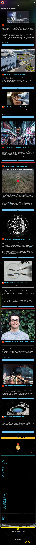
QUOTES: (19, 539)
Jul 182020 (2, 74)
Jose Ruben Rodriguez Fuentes (6, 491)
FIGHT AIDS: (14, 536)
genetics (8, 114)
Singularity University (4, 463)
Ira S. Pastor (4, 509)
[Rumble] (29, 542)
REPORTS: (19, 536)
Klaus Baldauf (4, 494)
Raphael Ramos (5, 500)
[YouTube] (28, 542)
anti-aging (7, 451)
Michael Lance (4, 506)
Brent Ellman (4, 504)
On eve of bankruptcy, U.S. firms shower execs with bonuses (14, 74)
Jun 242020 (2, 341)
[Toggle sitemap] (33, 2)
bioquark (16, 451)
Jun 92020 (2, 416)
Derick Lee (4, 497)
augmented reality (4, 470)
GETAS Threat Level (18, 529)
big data (3, 472)
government (11, 42)
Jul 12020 (2, 239)
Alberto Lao (4, 498)
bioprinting (3, 475)
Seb (3, 505)
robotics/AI (11, 357)
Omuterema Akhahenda (6, 304)
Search (34, 442)
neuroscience (13, 255)
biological (8, 255)
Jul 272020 (2, 25)
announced (15, 194)
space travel (12, 429)
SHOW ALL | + (3, 511)
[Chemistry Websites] (18, 446)
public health (9, 203)
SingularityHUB (3, 521)
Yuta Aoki (4, 496)
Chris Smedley (4, 510)
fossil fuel (27, 194)
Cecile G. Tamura (5, 495)
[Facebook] (24, 542)
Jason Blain (4, 507)
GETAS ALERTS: (19, 532)
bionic (2, 474)
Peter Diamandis (4, 460)
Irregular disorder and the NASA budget (11, 25)
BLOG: (18, 533)
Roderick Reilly (5, 42)
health (9, 114)
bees (2, 471)
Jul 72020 (2, 166)
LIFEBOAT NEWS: (19, 531)
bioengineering (3, 473)
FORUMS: (16, 539)
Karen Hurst (4, 490)
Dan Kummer (4, 492)
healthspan (14, 452)
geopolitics (8, 429)
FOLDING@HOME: (13, 537)
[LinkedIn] (26, 542)
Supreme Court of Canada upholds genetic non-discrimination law (15, 107)
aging (2, 451)
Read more (18, 45)
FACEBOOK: (13, 531)
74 (22, 437)
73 (21, 437)
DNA (2, 461)
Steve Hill (4, 503)
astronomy (3, 469)
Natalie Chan (4, 501)
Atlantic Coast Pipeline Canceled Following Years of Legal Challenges (16, 166)
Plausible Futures (4, 520)
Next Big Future (3, 519)
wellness (33, 453)
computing (9, 304)
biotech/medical (8, 42)
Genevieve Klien (5, 114)
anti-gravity (3, 467)
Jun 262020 (2, 282)
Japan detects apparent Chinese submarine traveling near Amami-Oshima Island (18, 385)
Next (27, 437)
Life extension (30, 452)
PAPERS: (19, 538)
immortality (20, 452)
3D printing (3, 459)
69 (15, 437)
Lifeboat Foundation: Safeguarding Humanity (16, 3)
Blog (18, 6)
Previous (9, 437)
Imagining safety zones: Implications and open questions (14, 416)
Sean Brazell (4, 502)
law (10, 114)
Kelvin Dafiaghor (5, 158)
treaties (14, 429)
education (10, 255)
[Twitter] (25, 542)
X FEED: (13, 533)
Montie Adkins (4, 508)
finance (8, 158)
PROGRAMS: (19, 537)
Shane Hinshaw (5, 499)
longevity (3, 453)
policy (10, 429)
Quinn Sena (5, 396)
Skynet (2, 464)
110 (24, 437)
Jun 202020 (2, 385)
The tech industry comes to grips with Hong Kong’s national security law (16, 147)
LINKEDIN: (14, 532)
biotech (19, 451)
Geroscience (3, 516)
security (10, 158)
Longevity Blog (3, 517)
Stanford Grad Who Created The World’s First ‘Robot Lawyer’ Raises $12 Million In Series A (19, 342)
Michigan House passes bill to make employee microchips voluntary (15, 282)
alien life (3, 466)
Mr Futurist (3, 518)
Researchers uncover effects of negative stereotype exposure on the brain (17, 239)
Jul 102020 (2, 106)
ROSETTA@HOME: (13, 538)
